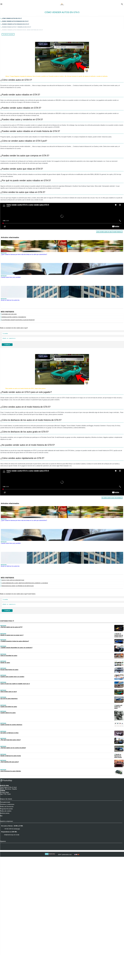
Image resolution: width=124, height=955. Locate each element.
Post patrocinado (5, 802)
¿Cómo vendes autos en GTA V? (11, 18)
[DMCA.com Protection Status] (50, 854)
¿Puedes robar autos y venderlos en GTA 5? (16, 27)
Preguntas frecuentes (6, 809)
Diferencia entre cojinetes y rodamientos (14, 317)
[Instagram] (2, 848)
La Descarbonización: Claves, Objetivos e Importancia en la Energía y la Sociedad (25, 583)
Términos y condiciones (7, 804)
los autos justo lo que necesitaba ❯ (112, 497)
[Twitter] (6, 848)
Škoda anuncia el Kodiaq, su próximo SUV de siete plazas (18, 585)
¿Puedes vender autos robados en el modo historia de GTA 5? (22, 30)
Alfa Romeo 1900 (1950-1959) (9, 314)
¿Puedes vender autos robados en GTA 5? (15, 24)
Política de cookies (5, 811)
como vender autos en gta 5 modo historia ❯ (109, 231)
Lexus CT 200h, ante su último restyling (13, 580)
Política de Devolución (6, 806)
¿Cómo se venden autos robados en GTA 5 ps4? (17, 32)
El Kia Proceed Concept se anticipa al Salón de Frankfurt (18, 320)
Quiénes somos (4, 813)
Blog (1, 815)
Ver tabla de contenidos (8, 34)
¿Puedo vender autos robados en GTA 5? (15, 21)
